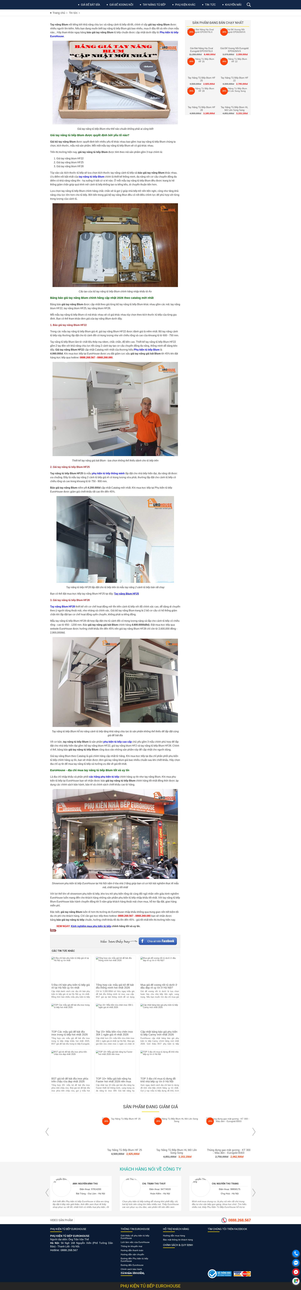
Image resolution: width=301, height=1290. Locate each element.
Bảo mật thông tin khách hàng (178, 1239)
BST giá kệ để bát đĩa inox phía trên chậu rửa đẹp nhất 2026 (69, 1080)
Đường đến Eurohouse (132, 1265)
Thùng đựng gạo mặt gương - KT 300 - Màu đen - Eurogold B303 (176, 1151)
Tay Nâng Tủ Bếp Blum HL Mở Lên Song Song (234, 108)
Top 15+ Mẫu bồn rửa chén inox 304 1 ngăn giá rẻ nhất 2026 (114, 1033)
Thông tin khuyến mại (131, 1246)
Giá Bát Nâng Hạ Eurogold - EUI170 (229, 1150)
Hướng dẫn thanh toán (132, 1250)
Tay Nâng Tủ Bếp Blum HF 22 (234, 79)
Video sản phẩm (61, 1220)
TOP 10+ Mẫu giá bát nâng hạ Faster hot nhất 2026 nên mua (113, 1080)
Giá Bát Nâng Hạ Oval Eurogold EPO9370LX (201, 49)
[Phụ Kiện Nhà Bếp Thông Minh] (59, 4)
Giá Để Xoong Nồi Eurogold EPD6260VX (234, 49)
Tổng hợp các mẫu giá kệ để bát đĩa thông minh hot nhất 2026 (115, 986)
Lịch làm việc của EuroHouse (135, 1242)
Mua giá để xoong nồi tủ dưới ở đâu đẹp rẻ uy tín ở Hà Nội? (158, 986)
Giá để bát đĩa (90, 4)
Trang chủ (59, 12)
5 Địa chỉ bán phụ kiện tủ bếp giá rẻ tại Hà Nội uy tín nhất (70, 986)
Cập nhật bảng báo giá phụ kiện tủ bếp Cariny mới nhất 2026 (158, 1033)
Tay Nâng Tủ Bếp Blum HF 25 (201, 79)
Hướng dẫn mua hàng (174, 1235)
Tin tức (210, 4)
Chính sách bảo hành (131, 1269)
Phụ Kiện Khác (185, 4)
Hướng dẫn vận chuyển (132, 1254)
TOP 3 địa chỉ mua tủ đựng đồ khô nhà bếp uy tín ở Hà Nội (158, 1080)
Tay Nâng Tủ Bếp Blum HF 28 (201, 108)
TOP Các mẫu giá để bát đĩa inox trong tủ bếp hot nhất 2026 (69, 1033)
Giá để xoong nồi (121, 4)
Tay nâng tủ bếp (154, 4)
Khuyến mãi (233, 4)
